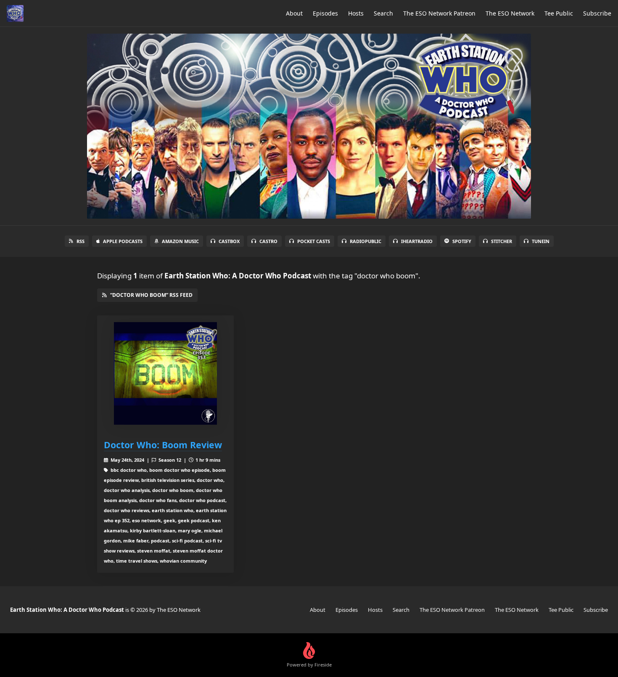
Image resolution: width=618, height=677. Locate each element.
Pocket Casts (313, 241)
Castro (268, 241)
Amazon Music (180, 241)
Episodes (325, 13)
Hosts (356, 13)
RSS (81, 241)
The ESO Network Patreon (439, 13)
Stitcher (501, 241)
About (294, 13)
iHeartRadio (417, 241)
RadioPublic (365, 241)
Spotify (461, 241)
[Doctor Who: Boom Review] (165, 373)
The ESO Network (510, 13)
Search (383, 13)
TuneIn (540, 241)
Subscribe (597, 13)
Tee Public (558, 13)
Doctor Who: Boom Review (163, 445)
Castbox (229, 241)
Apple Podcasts (123, 241)
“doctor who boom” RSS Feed (151, 295)
